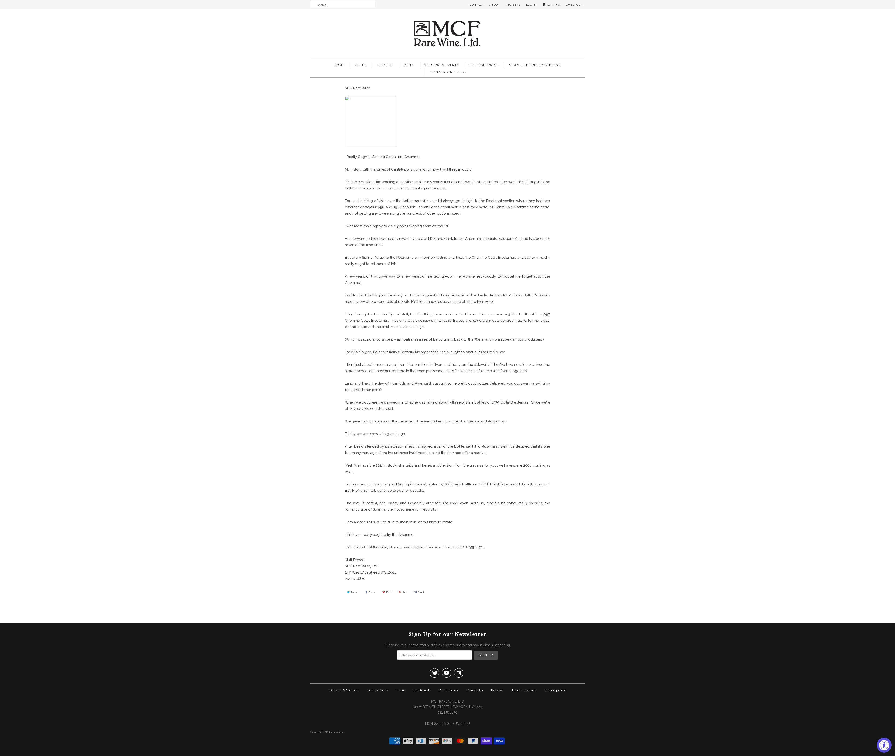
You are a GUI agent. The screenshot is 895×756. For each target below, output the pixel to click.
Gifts (409, 65)
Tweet (355, 592)
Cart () (553, 4)
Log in (531, 4)
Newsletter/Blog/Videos (533, 65)
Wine (359, 65)
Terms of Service (524, 690)
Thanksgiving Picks (447, 71)
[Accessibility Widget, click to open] (884, 745)
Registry (513, 4)
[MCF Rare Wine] (447, 34)
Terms (401, 690)
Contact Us (475, 690)
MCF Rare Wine (332, 732)
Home (339, 65)
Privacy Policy (377, 690)
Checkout (574, 4)
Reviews (497, 690)
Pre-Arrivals (422, 690)
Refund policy (555, 690)
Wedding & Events (441, 65)
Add (405, 592)
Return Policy (449, 690)
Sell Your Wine (484, 65)
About (494, 4)
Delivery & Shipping (344, 690)
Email (421, 592)
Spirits (384, 65)
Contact (477, 4)
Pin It (389, 592)
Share (372, 592)
